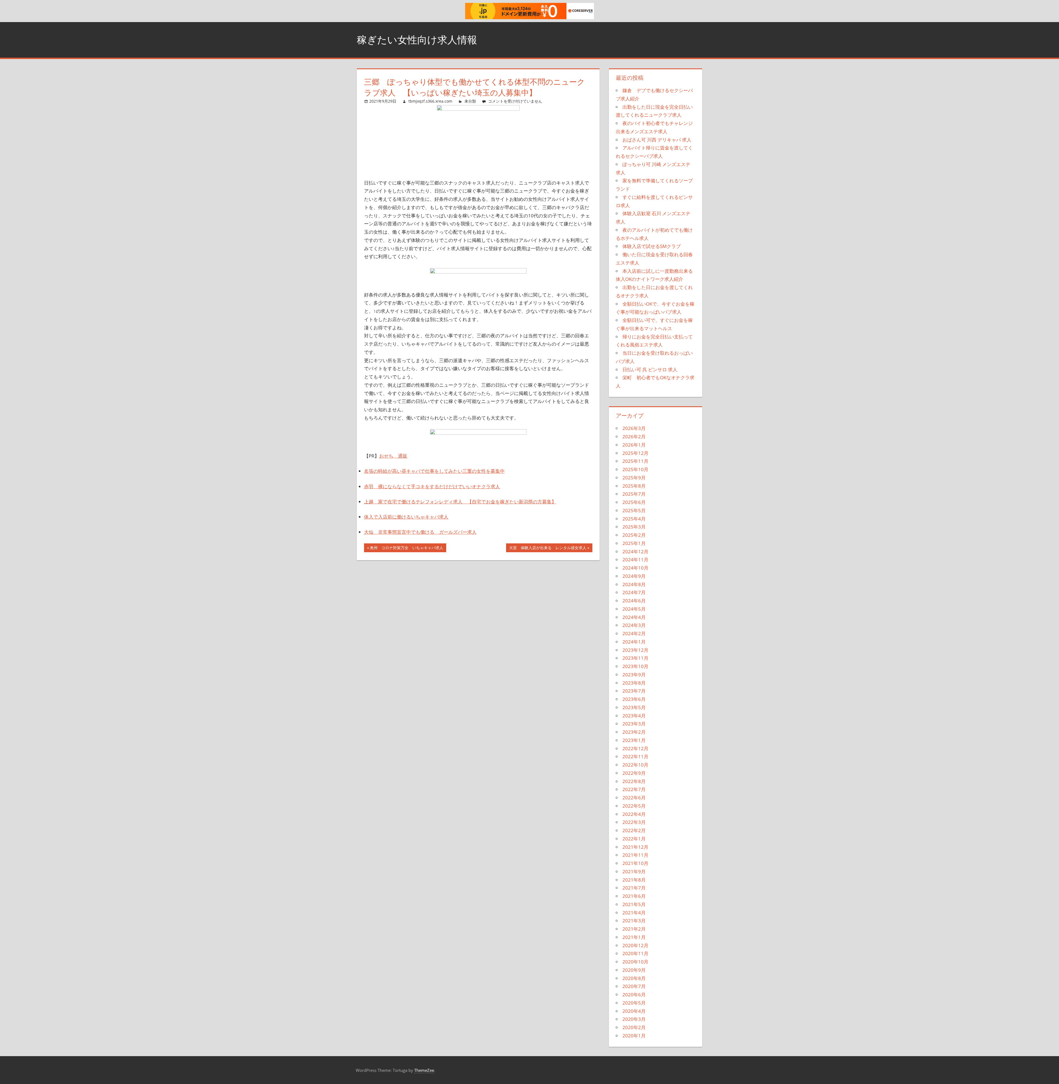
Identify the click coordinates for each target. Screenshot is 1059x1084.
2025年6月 (634, 502)
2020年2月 (634, 1027)
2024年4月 (634, 617)
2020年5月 (634, 1003)
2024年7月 (634, 592)
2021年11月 (635, 855)
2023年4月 (634, 715)
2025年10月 (635, 469)
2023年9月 (634, 674)
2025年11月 (635, 461)
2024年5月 (634, 609)
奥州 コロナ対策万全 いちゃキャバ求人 (406, 548)
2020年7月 (634, 986)
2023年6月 (634, 699)
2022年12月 (635, 748)
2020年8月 (634, 978)
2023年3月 (634, 723)
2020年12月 (635, 945)
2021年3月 (634, 920)
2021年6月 (634, 896)
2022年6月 (634, 797)
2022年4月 (634, 814)
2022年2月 (634, 830)
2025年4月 (634, 519)
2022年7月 (634, 789)
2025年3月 (634, 527)
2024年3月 (634, 625)
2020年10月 (635, 961)
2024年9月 (634, 576)
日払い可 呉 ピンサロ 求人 (649, 369)
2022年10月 (635, 765)
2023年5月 (634, 707)
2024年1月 (634, 642)
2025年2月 (634, 535)
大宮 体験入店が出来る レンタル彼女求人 (547, 548)
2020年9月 (634, 970)
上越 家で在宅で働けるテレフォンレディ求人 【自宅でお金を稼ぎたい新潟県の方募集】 (460, 501)
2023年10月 (635, 666)
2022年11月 (635, 756)
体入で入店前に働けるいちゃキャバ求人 (406, 517)
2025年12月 (635, 453)
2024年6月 (634, 600)
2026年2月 (634, 436)
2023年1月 (634, 740)
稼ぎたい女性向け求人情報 (417, 39)
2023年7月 (634, 691)
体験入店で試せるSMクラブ (651, 246)
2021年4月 (634, 912)
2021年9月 (634, 871)
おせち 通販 (393, 456)
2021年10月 (635, 863)
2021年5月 (634, 904)
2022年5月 (634, 806)
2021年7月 (634, 888)
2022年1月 (634, 838)
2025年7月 (634, 494)
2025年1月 (634, 543)
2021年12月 (635, 847)
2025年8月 (634, 486)
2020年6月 (634, 994)
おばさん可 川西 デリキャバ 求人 (656, 140)
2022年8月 (634, 781)
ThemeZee (424, 1070)
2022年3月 (634, 822)
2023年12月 (635, 650)
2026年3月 (634, 428)
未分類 (470, 101)
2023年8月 (634, 683)
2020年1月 (634, 1035)
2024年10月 (635, 568)
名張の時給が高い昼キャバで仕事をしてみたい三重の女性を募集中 (434, 471)
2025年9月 (634, 477)
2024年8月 (634, 584)
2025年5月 (634, 510)
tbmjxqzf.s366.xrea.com (430, 101)
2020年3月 (634, 1019)
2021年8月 (634, 880)
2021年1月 (634, 937)
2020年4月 (634, 1011)
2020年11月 (635, 953)
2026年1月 (634, 445)
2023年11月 (635, 658)
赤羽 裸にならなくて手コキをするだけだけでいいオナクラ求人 (432, 486)
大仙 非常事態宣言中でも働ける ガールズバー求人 (420, 532)
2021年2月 (634, 929)
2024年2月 (634, 633)
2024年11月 (635, 559)
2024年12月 (635, 551)
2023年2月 (634, 732)
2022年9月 (634, 773)
